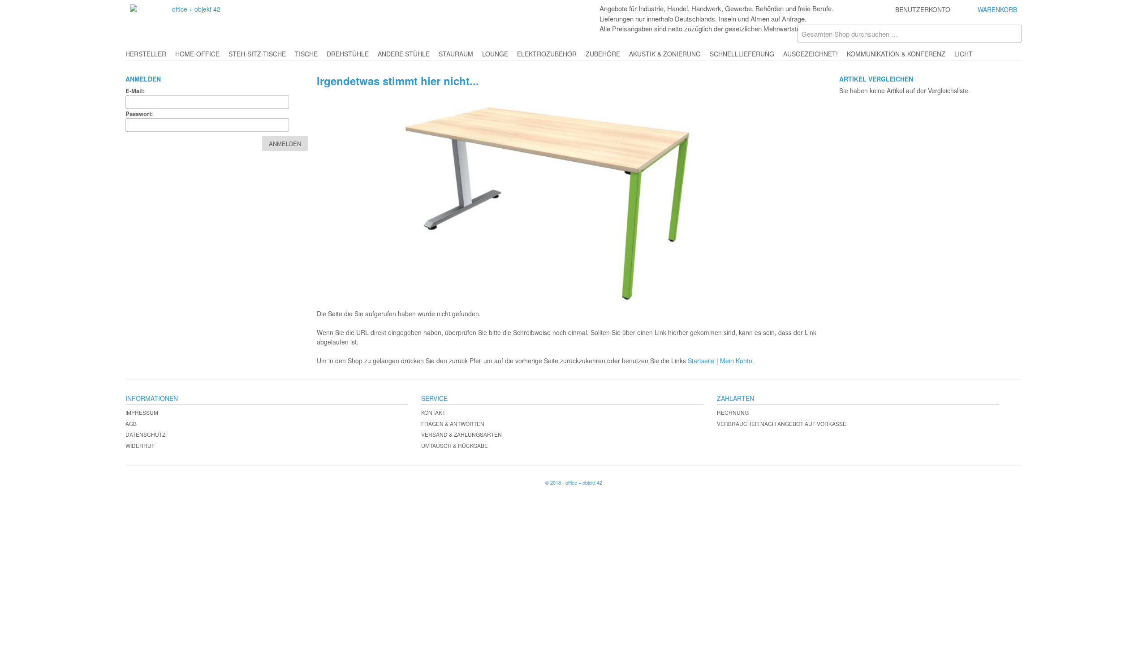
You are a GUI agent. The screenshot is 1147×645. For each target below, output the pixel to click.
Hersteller (145, 53)
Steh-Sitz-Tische (257, 53)
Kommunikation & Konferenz (896, 53)
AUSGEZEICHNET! (810, 53)
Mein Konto (736, 360)
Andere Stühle (404, 53)
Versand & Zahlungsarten (461, 434)
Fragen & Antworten (452, 423)
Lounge (495, 53)
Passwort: (139, 113)
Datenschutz (145, 434)
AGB (131, 423)
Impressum (141, 412)
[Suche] (1013, 34)
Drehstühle (348, 53)
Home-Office (197, 53)
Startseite (701, 360)
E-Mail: (135, 90)
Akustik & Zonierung (665, 53)
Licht (963, 53)
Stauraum (456, 53)
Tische (306, 53)
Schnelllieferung (742, 53)
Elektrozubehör (547, 53)
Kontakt (433, 412)
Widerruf (140, 445)
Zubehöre (603, 53)
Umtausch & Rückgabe (454, 445)
